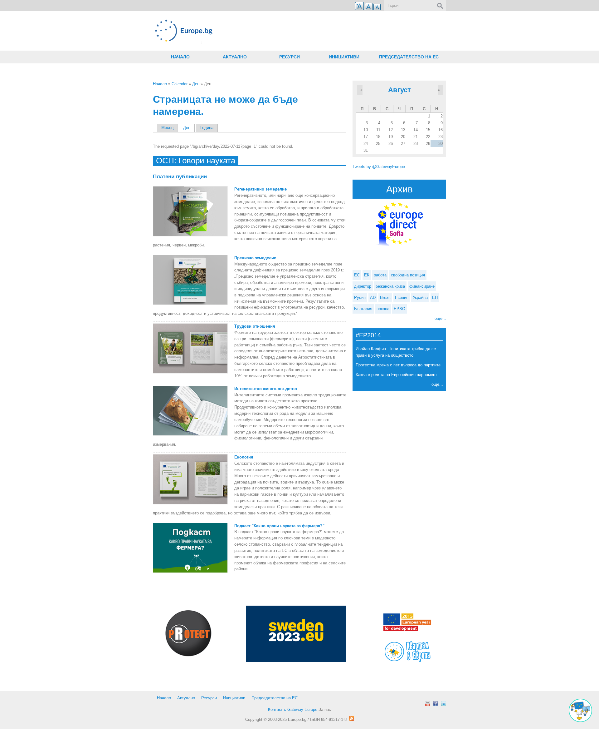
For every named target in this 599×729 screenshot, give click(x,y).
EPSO (399, 308)
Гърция (401, 297)
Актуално (235, 56)
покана (383, 308)
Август (399, 90)
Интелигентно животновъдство (265, 388)
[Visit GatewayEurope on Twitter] (443, 703)
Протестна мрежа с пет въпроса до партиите (398, 365)
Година (206, 127)
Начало (180, 56)
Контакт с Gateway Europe (292, 709)
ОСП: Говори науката (195, 160)
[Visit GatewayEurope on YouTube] (427, 703)
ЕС (357, 275)
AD (373, 297)
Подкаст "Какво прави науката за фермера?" (279, 525)
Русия (360, 297)
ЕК (366, 275)
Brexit (385, 297)
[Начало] (249, 30)
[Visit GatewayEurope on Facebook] (435, 703)
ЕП (435, 297)
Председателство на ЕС (409, 56)
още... (440, 318)
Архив (399, 189)
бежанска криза (390, 286)
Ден (195, 84)
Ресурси (289, 56)
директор (362, 286)
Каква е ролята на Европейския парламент (396, 374)
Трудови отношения (254, 326)
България (363, 308)
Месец (167, 127)
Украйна (420, 297)
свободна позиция (408, 275)
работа (380, 275)
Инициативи (344, 56)
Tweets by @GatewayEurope (379, 166)
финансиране (422, 286)
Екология (243, 457)
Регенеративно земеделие (260, 189)
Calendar (179, 84)
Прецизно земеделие (255, 257)
